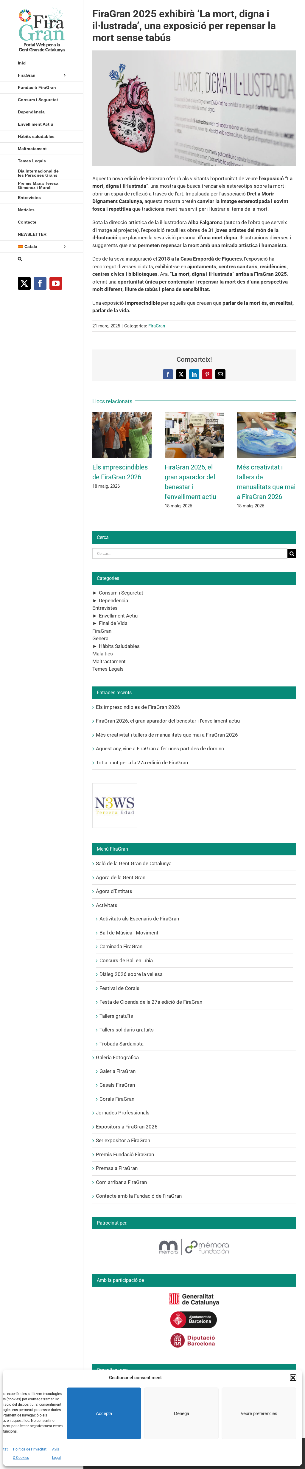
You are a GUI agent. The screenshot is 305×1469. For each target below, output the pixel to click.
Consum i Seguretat (121, 593)
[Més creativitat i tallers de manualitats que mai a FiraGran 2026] (266, 415)
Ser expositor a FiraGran (123, 1140)
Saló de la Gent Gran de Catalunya (134, 863)
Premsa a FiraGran (117, 1168)
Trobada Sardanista (121, 1044)
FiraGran (156, 326)
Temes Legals (108, 669)
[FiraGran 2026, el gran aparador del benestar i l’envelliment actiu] (194, 415)
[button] (293, 1378)
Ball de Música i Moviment (128, 933)
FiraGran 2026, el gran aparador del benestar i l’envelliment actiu (168, 721)
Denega (181, 1413)
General (101, 638)
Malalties (102, 654)
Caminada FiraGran (120, 946)
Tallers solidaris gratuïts (126, 1030)
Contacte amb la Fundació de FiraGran (139, 1196)
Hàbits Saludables (119, 646)
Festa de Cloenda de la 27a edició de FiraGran (150, 1002)
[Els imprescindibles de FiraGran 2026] (122, 415)
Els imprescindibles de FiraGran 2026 (138, 707)
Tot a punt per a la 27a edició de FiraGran (142, 763)
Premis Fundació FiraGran (125, 1154)
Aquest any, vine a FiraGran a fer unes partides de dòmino (160, 749)
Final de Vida (113, 623)
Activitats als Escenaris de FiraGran (139, 919)
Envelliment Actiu (118, 616)
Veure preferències (259, 1413)
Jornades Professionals (123, 1113)
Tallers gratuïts (116, 1016)
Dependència (113, 600)
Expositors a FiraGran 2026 (127, 1127)
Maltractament (109, 661)
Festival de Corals (119, 988)
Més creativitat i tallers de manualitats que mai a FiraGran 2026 (167, 735)
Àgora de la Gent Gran (120, 877)
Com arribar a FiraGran (121, 1182)
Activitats (106, 905)
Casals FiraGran (117, 1085)
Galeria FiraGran (117, 1071)
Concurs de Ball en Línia (126, 960)
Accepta (104, 1413)
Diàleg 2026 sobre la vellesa (131, 974)
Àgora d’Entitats (114, 891)
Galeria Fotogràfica (117, 1057)
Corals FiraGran (116, 1099)
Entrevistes (105, 608)
